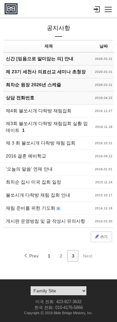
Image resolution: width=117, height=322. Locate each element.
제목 (49, 46)
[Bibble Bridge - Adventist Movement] (11, 8)
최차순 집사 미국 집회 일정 (33, 182)
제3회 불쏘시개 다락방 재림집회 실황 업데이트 (47, 127)
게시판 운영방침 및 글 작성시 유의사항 (45, 221)
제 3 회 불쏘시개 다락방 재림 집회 (40, 143)
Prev (33, 256)
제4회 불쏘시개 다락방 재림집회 (39, 110)
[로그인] (96, 9)
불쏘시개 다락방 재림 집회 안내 (38, 195)
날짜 (103, 46)
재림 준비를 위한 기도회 (31, 208)
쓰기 (103, 236)
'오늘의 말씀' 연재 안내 (29, 169)
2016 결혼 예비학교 (26, 156)
